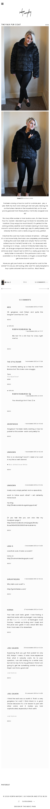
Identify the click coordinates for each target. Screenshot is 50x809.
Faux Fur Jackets (20, 620)
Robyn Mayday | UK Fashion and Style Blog (28, 796)
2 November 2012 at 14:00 (34, 546)
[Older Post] (44, 289)
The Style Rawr (14, 362)
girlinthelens (13, 579)
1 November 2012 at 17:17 (34, 331)
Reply (9, 319)
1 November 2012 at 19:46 (34, 423)
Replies (11, 326)
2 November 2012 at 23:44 (34, 579)
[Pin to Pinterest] (10, 282)
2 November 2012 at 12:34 (34, 485)
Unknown (11, 452)
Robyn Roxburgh (20, 329)
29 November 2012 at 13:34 (33, 647)
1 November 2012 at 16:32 (34, 307)
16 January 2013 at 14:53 (34, 693)
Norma (10, 610)
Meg (9, 307)
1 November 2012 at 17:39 (34, 361)
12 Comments (40, 282)
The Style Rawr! (13, 377)
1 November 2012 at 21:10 (34, 396)
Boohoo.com (27, 198)
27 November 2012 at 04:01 (33, 609)
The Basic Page (29, 806)
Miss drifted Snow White (18, 465)
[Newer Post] (6, 289)
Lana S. (10, 546)
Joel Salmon (13, 648)
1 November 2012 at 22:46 (34, 452)
